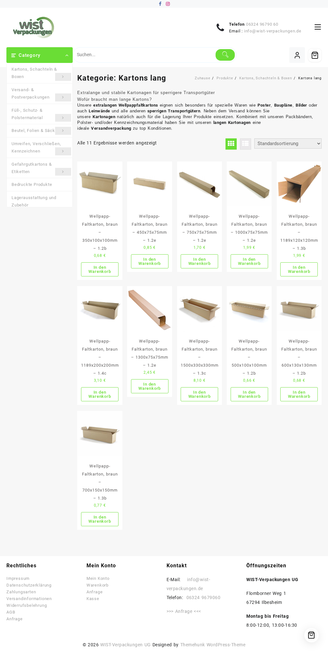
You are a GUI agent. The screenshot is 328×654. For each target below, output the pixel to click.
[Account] (297, 55)
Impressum (17, 578)
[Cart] (315, 55)
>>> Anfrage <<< (184, 611)
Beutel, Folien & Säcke (35, 130)
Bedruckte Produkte (32, 184)
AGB (10, 612)
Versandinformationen (29, 598)
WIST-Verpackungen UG (125, 644)
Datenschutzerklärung (29, 585)
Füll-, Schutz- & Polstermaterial (27, 114)
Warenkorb (97, 585)
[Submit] (225, 55)
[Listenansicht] (245, 144)
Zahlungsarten (21, 591)
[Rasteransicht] (231, 144)
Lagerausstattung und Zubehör (34, 201)
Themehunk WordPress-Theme (213, 644)
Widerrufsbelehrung (26, 605)
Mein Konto (98, 578)
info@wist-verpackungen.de (272, 31)
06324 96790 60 (262, 24)
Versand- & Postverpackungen (31, 93)
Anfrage (14, 618)
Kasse (92, 598)
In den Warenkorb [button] (99, 269)
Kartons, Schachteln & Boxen (34, 73)
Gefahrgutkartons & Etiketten (32, 168)
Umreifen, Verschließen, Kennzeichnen (36, 147)
